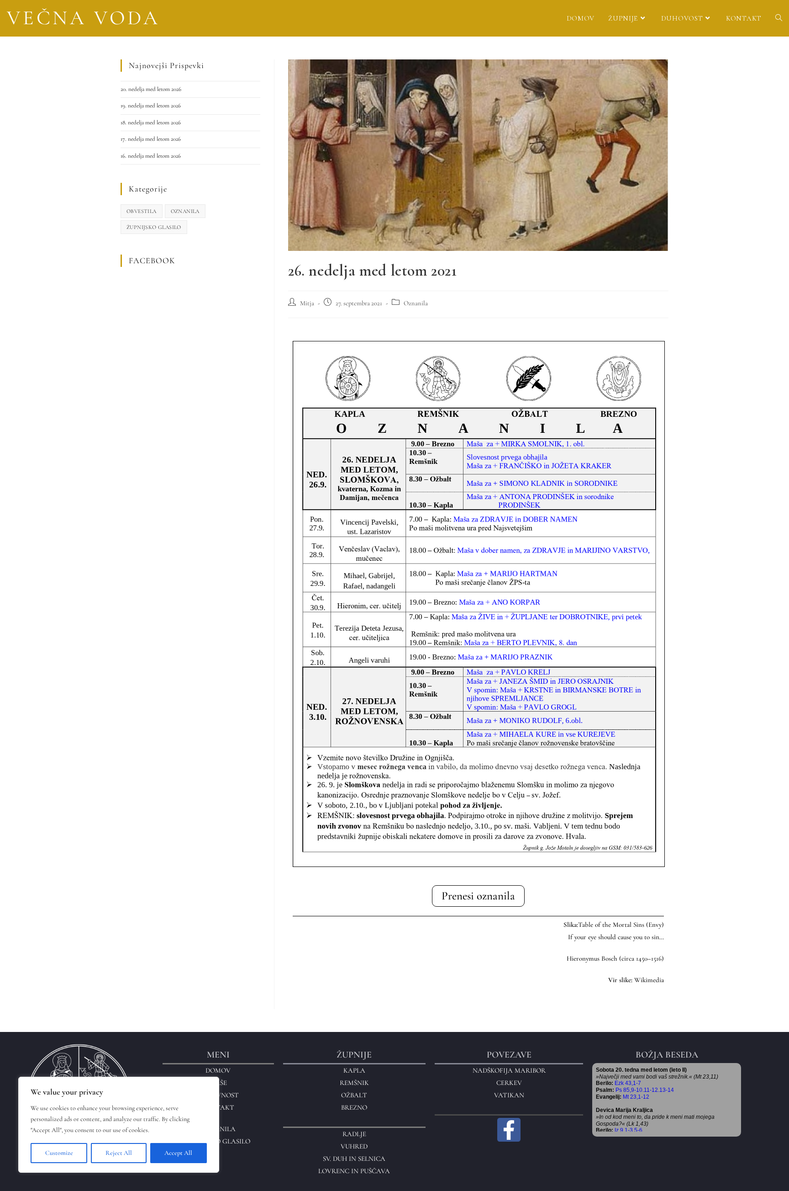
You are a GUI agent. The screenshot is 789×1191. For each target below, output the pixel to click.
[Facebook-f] (509, 1130)
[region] (118, 1125)
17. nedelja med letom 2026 (151, 139)
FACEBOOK (152, 260)
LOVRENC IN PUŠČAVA (354, 1171)
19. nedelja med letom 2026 (151, 105)
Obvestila (141, 211)
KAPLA (354, 1070)
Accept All (178, 1153)
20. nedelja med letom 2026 (151, 89)
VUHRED (354, 1146)
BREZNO (354, 1107)
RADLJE (354, 1134)
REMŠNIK (354, 1083)
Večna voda (83, 17)
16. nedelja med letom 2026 (151, 156)
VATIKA (506, 1095)
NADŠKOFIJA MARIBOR (509, 1070)
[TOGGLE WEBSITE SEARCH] (778, 18)
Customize (59, 1153)
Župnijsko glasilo (153, 227)
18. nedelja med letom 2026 (151, 122)
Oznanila (416, 303)
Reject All (118, 1153)
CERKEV (509, 1083)
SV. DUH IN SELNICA (354, 1158)
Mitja (307, 303)
